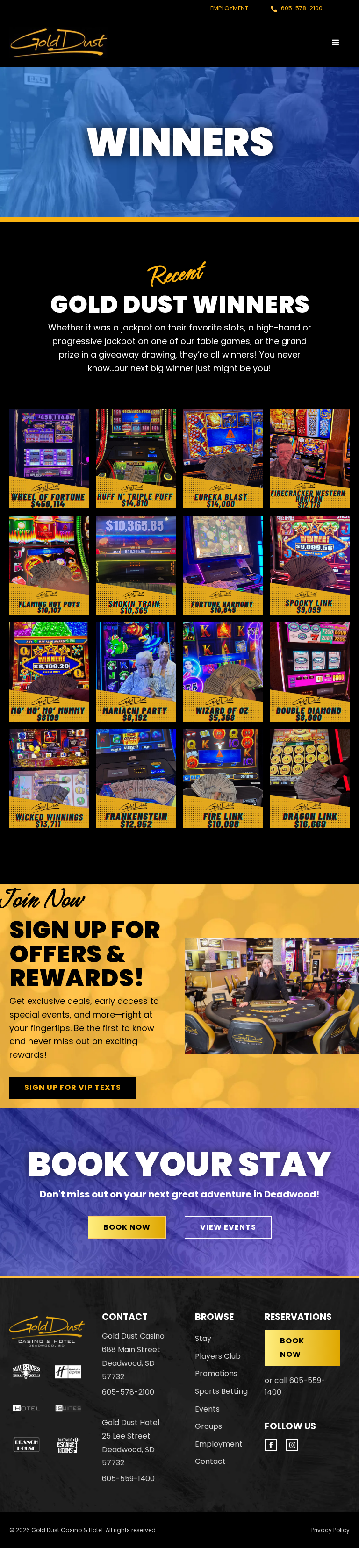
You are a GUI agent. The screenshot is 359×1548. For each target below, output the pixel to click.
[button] (336, 43)
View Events (228, 1227)
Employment (229, 8)
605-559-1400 (128, 1478)
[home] (58, 42)
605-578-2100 (302, 8)
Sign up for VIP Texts (72, 1087)
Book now (292, 1347)
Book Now (127, 1227)
